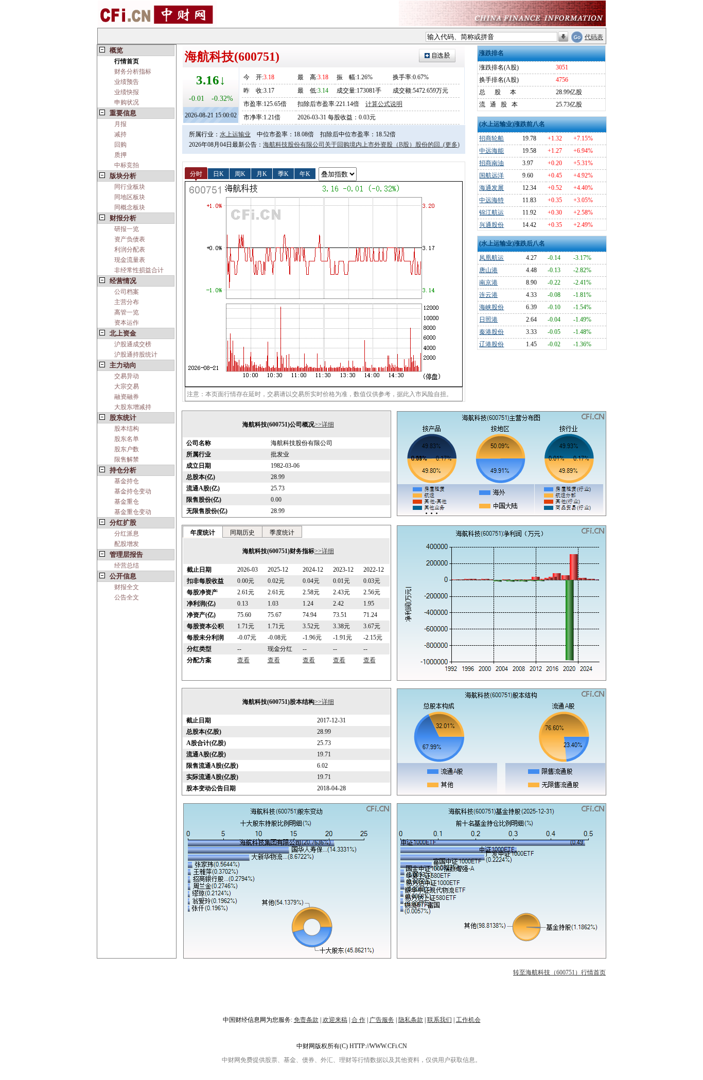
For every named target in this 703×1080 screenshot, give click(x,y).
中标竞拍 (126, 165)
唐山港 (488, 270)
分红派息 (126, 533)
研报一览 (126, 229)
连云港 (488, 294)
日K (218, 173)
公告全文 (126, 597)
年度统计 (202, 532)
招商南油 (491, 163)
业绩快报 (126, 92)
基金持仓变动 (132, 491)
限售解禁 (126, 459)
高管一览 (126, 312)
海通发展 (491, 187)
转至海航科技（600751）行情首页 (559, 972)
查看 (243, 660)
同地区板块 (129, 197)
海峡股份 (491, 307)
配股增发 (126, 543)
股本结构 (126, 428)
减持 (120, 134)
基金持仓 (126, 481)
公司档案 (126, 291)
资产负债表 (129, 239)
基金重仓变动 (132, 512)
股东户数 (126, 449)
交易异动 (126, 376)
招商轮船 (491, 138)
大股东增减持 (132, 407)
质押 (120, 154)
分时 (196, 173)
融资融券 (126, 396)
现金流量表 (129, 259)
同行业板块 (129, 186)
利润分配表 (129, 249)
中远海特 (491, 200)
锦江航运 (491, 212)
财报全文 (126, 587)
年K (305, 173)
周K (240, 173)
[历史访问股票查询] (563, 37)
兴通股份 (491, 224)
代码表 (594, 37)
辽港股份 (491, 344)
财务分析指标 (132, 71)
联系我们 (439, 1019)
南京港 (488, 282)
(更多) (451, 144)
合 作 (358, 1019)
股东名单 (126, 438)
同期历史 (242, 532)
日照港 (488, 319)
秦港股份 (491, 331)
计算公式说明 (383, 104)
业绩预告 (126, 81)
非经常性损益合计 (139, 270)
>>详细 (324, 424)
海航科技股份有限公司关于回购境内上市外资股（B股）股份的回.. (353, 144)
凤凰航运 (491, 257)
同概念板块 (129, 207)
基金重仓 (126, 501)
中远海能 (491, 150)
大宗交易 (126, 386)
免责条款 (306, 1019)
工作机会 (468, 1019)
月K (261, 173)
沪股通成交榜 (132, 344)
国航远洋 (491, 175)
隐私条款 (410, 1019)
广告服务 (382, 1019)
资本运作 (126, 322)
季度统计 (282, 532)
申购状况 (126, 102)
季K (283, 173)
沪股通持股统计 (135, 354)
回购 (120, 144)
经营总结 (126, 565)
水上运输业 (235, 134)
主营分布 (126, 302)
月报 (120, 124)
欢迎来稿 (335, 1019)
